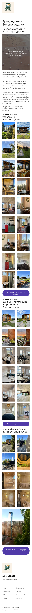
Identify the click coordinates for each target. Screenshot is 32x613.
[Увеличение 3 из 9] (13, 455)
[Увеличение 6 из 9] (27, 474)
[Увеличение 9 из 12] (13, 386)
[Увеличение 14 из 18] (27, 236)
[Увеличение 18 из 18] (27, 273)
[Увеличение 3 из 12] (13, 331)
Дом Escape (8, 575)
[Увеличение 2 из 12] (27, 312)
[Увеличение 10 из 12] (27, 386)
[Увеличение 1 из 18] (13, 124)
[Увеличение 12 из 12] (27, 405)
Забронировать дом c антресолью (16, 424)
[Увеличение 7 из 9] (13, 492)
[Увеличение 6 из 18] (27, 162)
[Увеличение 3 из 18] (13, 143)
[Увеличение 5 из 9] (13, 474)
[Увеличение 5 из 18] (13, 162)
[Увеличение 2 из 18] (27, 124)
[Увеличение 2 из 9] (27, 437)
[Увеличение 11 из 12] (13, 405)
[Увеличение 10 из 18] (27, 199)
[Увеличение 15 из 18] (13, 255)
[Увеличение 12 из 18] (27, 218)
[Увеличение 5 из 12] (13, 349)
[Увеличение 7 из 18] (13, 180)
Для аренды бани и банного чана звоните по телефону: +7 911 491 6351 (16, 551)
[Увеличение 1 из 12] (13, 312)
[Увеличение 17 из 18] (13, 273)
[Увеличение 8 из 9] (27, 492)
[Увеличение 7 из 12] (13, 368)
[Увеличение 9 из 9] (27, 511)
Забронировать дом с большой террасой (16, 293)
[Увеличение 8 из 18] (27, 180)
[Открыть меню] (29, 7)
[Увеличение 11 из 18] (13, 218)
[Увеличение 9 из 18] (13, 199)
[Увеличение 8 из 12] (27, 368)
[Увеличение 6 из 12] (27, 349)
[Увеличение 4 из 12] (27, 331)
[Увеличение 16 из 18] (27, 255)
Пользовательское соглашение (10, 607)
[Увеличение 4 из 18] (27, 143)
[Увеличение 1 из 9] (13, 437)
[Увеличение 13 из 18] (13, 236)
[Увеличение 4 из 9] (27, 455)
